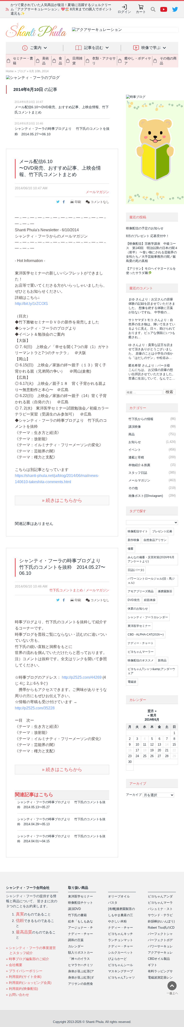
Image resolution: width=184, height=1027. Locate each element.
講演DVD (74, 909)
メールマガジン (97, 192)
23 (130, 756)
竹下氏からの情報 (140, 419)
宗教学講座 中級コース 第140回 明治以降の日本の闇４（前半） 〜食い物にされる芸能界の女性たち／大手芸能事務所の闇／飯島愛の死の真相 (62, 9)
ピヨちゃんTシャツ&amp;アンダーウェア (151, 671)
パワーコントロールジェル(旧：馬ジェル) (151, 580)
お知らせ (134, 442)
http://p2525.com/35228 (35, 708)
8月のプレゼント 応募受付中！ (147, 236)
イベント (134, 449)
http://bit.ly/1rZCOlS (31, 304)
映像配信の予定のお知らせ (144, 228)
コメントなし (99, 202)
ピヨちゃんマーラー (141, 651)
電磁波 (132, 681)
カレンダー (76, 946)
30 (130, 762)
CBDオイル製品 (159, 959)
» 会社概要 (14, 965)
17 (137, 750)
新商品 (162, 660)
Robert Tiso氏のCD (161, 927)
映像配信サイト (138, 531)
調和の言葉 (76, 940)
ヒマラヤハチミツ (80, 965)
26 (152, 756)
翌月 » (152, 711)
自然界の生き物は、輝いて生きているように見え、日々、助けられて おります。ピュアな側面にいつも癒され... (151, 328)
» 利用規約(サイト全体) (23, 977)
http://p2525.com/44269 (82, 677)
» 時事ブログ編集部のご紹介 (27, 959)
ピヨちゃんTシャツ (121, 977)
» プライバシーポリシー (24, 971)
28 (166, 756)
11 (144, 744)
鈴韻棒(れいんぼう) (161, 921)
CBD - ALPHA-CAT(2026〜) (146, 634)
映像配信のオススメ (141, 660)
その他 (133, 488)
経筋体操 (149, 600)
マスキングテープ (120, 971)
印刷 (78, 202)
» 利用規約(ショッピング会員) (29, 983)
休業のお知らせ (138, 608)
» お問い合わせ (17, 995)
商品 (131, 434)
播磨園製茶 (165, 591)
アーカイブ (134, 794)
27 (159, 756)
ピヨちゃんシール (120, 965)
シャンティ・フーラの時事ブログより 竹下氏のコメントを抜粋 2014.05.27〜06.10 (62, 131)
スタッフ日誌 (137, 473)
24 (137, 756)
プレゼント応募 (162, 531)
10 (137, 744)
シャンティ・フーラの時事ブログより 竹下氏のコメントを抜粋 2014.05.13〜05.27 (61, 804)
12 (152, 744)
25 (144, 756)
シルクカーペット (120, 952)
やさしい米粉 (117, 921)
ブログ (21, 71)
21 (166, 750)
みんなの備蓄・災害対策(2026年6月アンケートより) (151, 559)
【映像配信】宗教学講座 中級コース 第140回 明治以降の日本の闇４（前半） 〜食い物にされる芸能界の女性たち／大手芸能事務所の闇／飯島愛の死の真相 (152, 252)
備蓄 (130, 548)
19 (152, 750)
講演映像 (134, 426)
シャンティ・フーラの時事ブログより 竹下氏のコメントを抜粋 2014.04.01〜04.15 (61, 838)
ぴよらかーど (117, 959)
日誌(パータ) (136, 570)
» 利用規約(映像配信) (22, 989)
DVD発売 (134, 600)
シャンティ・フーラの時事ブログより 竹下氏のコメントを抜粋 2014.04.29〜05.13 (61, 821)
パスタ (112, 902)
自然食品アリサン (155, 540)
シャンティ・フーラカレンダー (148, 617)
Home (10, 71)
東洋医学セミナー (139, 626)
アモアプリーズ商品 (141, 591)
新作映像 (133, 540)
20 (159, 750)
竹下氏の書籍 (77, 915)
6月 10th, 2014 (39, 71)
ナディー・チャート (141, 643)
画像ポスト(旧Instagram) (145, 496)
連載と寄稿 (136, 457)
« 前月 (152, 715)
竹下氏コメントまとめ (66, 590)
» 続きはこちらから (62, 500)
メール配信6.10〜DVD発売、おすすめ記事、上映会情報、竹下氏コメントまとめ (62, 109)
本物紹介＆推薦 (139, 465)
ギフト (152, 965)
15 (174, 744)
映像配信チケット (80, 902)
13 (159, 744)
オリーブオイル (119, 896)
